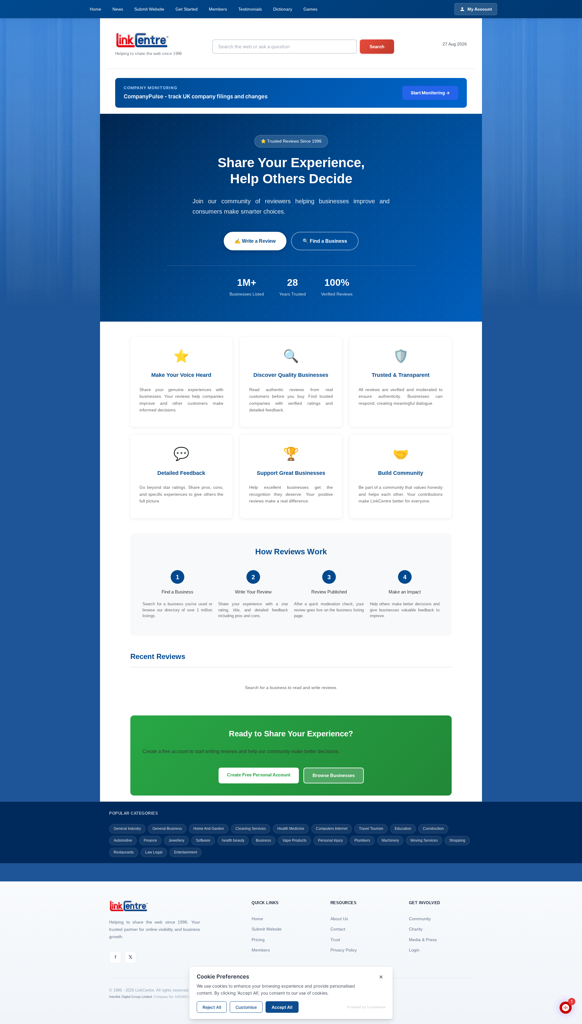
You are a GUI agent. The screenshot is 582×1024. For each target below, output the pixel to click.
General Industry (127, 828)
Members (218, 9)
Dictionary (282, 9)
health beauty (233, 840)
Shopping (457, 840)
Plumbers (362, 840)
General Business (167, 828)
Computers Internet (331, 828)
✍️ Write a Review (255, 241)
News (117, 9)
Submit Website (149, 9)
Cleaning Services (251, 828)
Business (263, 840)
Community (420, 918)
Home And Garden (208, 828)
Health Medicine (290, 828)
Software (203, 840)
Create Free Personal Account (258, 774)
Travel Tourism (371, 828)
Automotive (123, 840)
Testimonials (250, 9)
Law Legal (153, 852)
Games (310, 9)
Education (403, 828)
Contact (337, 929)
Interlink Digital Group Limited (130, 997)
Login (414, 950)
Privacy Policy (343, 950)
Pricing (258, 939)
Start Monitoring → (430, 92)
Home (95, 9)
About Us (339, 918)
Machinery (390, 840)
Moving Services (424, 840)
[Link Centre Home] (148, 40)
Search (377, 46)
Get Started (187, 9)
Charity (416, 929)
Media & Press (423, 939)
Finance (150, 840)
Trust (335, 939)
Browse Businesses (334, 775)
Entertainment (185, 852)
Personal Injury (330, 840)
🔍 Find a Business (325, 241)
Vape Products (294, 840)
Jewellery (176, 840)
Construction (433, 828)
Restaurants (124, 852)
